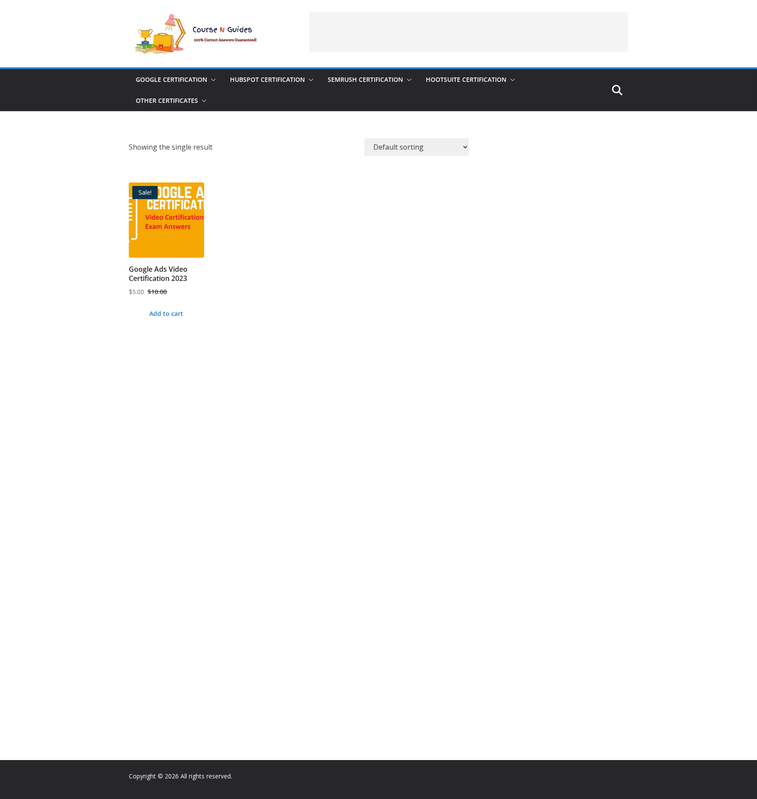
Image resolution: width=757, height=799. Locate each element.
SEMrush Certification (365, 79)
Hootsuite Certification (466, 79)
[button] (211, 80)
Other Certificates (167, 100)
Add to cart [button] (166, 313)
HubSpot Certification (267, 79)
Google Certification (171, 79)
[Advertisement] (468, 32)
